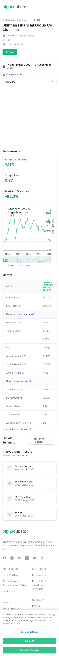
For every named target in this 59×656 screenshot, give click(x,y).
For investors (39, 575)
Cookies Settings (29, 632)
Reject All (29, 641)
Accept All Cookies (29, 650)
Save (11, 52)
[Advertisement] (29, 117)
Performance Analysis (14, 20)
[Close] (54, 614)
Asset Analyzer (11, 608)
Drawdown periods (19, 208)
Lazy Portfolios (11, 575)
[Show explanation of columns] (17, 429)
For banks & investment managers (39, 585)
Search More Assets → (15, 455)
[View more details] (26, 314)
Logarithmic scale (18, 212)
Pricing (36, 606)
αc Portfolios (10, 591)
